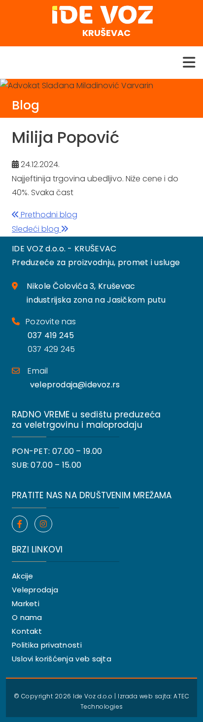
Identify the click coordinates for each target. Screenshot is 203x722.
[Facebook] (20, 524)
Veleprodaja (35, 589)
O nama (27, 617)
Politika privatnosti (47, 645)
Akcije (23, 576)
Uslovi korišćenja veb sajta (61, 658)
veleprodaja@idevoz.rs (75, 384)
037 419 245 (51, 335)
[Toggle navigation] (189, 62)
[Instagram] (43, 524)
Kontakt (27, 631)
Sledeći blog (36, 229)
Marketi (25, 603)
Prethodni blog (48, 214)
